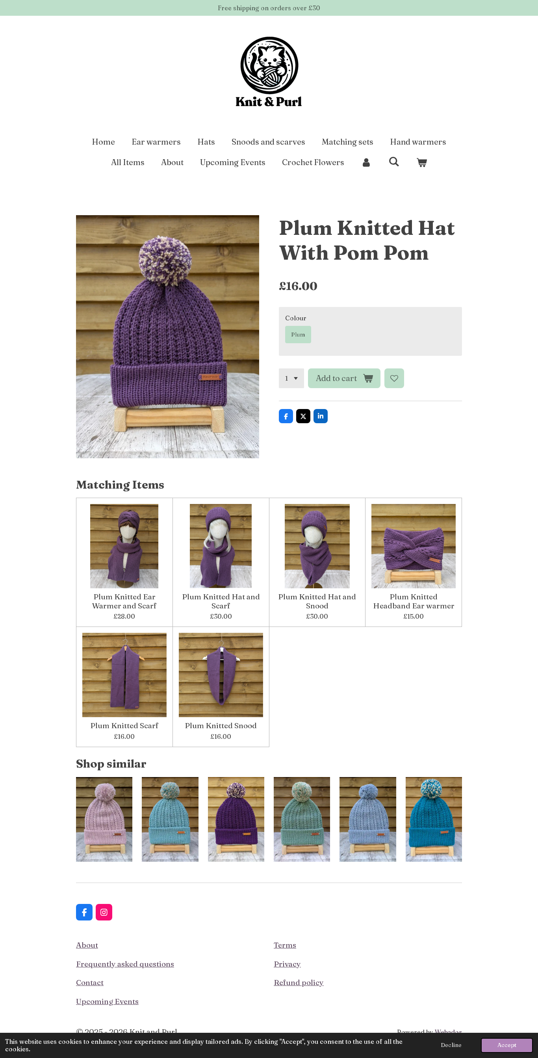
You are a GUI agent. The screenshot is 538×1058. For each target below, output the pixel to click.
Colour (295, 318)
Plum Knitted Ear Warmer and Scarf (124, 601)
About (87, 945)
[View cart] (421, 162)
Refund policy (299, 982)
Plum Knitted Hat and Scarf (221, 601)
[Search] (394, 161)
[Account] (366, 162)
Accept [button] (506, 1045)
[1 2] (291, 378)
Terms (285, 945)
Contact (90, 982)
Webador (448, 1032)
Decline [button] (451, 1045)
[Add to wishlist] (394, 378)
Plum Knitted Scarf (124, 725)
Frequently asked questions (125, 964)
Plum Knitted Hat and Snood (317, 601)
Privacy (287, 964)
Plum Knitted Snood (221, 725)
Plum (298, 334)
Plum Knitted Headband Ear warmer (414, 601)
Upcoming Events (107, 1001)
